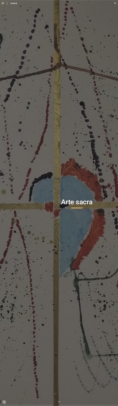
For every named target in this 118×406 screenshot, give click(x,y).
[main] (77, 203)
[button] (3, 3)
